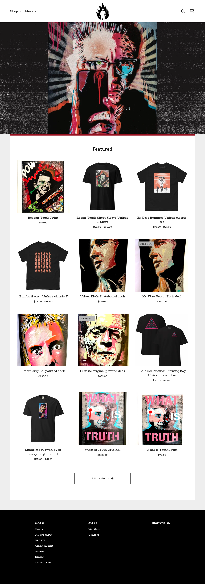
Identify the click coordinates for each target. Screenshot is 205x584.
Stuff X (40, 557)
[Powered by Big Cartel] (161, 522)
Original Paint (44, 546)
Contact (93, 535)
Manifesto (95, 529)
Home (39, 529)
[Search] (183, 11)
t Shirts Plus (43, 562)
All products (100, 478)
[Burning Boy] (102, 11)
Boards (39, 551)
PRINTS (40, 540)
